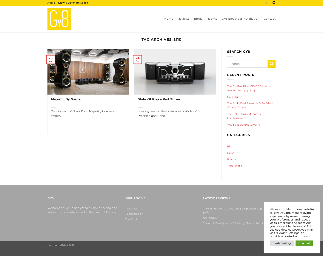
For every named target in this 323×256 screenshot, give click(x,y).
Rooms (212, 18)
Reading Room (134, 213)
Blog (230, 146)
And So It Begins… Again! (243, 124)
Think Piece (234, 165)
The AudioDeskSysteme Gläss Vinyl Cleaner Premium (250, 105)
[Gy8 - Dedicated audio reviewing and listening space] (66, 19)
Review (231, 159)
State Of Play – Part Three (159, 99)
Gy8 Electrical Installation (240, 18)
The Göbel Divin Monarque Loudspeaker (244, 116)
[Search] (274, 2)
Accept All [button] (304, 243)
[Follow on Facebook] (267, 2)
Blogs (198, 18)
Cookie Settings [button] (281, 243)
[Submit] (272, 64)
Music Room (132, 208)
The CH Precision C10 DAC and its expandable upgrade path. (249, 88)
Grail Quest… (235, 96)
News (230, 153)
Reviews (184, 18)
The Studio (131, 219)
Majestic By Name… (67, 99)
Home (168, 18)
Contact (270, 18)
